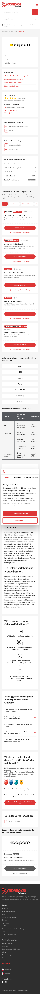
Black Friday (5, 926)
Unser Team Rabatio (8, 911)
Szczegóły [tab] (17, 477)
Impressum (5, 923)
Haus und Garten (7, 943)
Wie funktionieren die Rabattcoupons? (14, 929)
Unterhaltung (6, 955)
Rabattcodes (14, 203)
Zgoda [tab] (6, 477)
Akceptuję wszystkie (20, 513)
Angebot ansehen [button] (20, 285)
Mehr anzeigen (6, 964)
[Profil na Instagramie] (6, 982)
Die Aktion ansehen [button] (20, 256)
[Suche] (35, 12)
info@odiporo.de (12, 113)
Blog (3, 932)
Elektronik (5, 946)
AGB (3, 914)
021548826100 (12, 110)
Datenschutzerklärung (9, 917)
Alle (5, 203)
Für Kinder (5, 961)
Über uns (5, 908)
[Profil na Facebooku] (2, 982)
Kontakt (4, 920)
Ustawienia (19, 520)
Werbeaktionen (27, 203)
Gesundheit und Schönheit (11, 949)
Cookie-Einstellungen (9, 935)
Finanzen (4, 958)
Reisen (4, 952)
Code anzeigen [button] (20, 228)
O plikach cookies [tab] (31, 477)
